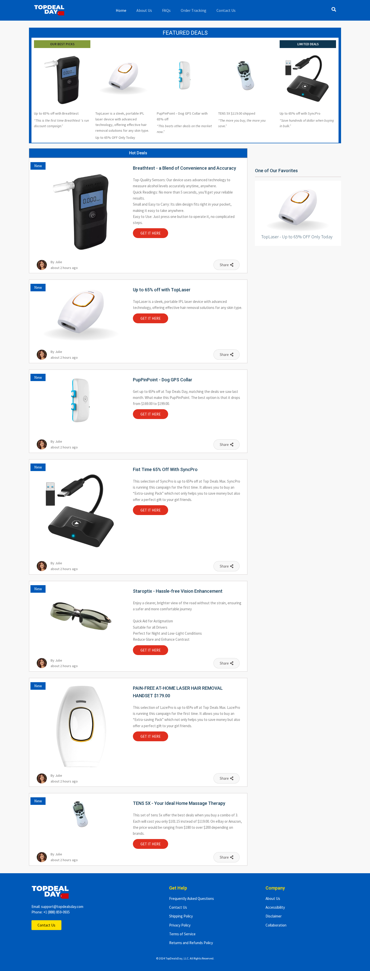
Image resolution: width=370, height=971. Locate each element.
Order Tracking (193, 10)
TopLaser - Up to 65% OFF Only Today (296, 237)
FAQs (166, 10)
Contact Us (226, 10)
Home (121, 10)
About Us (144, 10)
